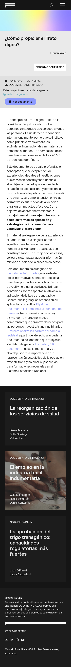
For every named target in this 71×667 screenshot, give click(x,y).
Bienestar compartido (50, 67)
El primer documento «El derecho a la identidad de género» (34, 309)
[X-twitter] (6, 639)
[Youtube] (22, 639)
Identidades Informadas (23, 273)
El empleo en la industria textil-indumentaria (27, 473)
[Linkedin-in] (11, 639)
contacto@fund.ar (15, 631)
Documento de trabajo (26, 85)
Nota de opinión (21, 522)
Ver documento (22, 101)
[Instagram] (17, 639)
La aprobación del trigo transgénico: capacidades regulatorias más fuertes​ (30, 543)
